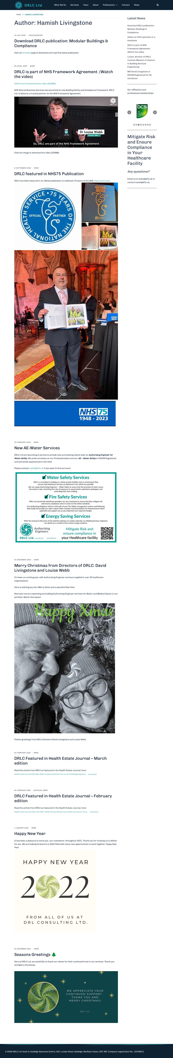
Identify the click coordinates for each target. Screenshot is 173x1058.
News (136, 5)
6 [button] (145, 124)
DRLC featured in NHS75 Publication (49, 173)
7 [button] (148, 124)
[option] (142, 111)
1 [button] (134, 124)
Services (74, 5)
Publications (109, 5)
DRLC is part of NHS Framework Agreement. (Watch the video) (138, 48)
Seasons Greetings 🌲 (35, 954)
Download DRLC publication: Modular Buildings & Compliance (140, 29)
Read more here (102, 181)
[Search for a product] (158, 5)
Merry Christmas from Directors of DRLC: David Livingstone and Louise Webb (60, 568)
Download (93, 774)
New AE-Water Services (37, 447)
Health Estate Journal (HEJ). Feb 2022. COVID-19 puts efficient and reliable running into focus (50, 812)
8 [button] (150, 124)
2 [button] (136, 124)
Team (85, 5)
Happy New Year (30, 833)
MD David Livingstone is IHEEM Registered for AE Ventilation (139, 75)
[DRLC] (29, 5)
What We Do (60, 5)
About (96, 5)
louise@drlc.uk (142, 182)
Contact (126, 5)
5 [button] (143, 124)
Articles (27, 53)
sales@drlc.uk (36, 468)
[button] (129, 112)
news (32, 66)
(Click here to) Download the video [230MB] (35, 83)
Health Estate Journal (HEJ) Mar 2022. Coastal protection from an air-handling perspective (50, 774)
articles (38, 790)
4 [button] (141, 124)
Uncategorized (36, 35)
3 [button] (138, 124)
